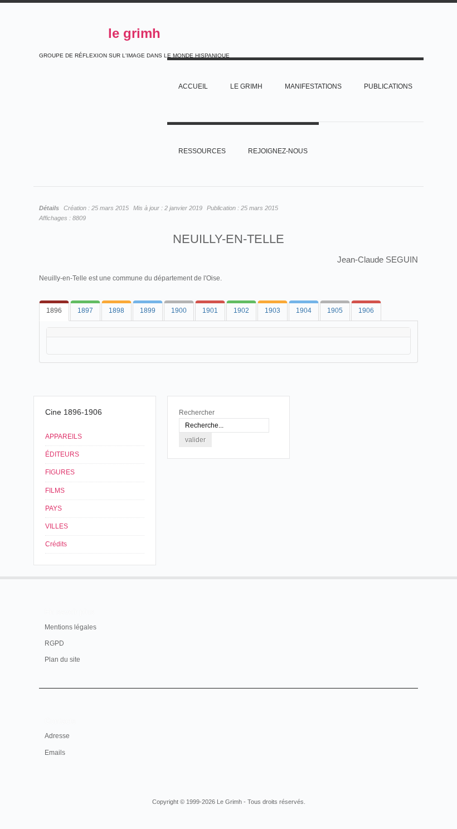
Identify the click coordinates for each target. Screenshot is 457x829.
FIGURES (60, 472)
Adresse (57, 736)
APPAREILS (63, 436)
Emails (55, 753)
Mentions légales (70, 627)
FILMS (55, 491)
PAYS (53, 508)
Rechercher (197, 412)
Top (411, 576)
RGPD (54, 643)
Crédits (56, 544)
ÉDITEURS (62, 454)
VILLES (56, 526)
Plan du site (62, 659)
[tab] (54, 310)
